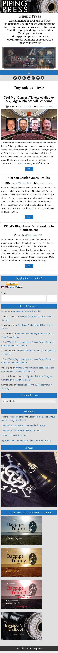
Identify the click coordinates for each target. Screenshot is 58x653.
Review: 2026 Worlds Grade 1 (27, 311)
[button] (29, 58)
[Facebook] (19, 78)
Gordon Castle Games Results (29, 178)
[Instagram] (33, 78)
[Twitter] (15, 78)
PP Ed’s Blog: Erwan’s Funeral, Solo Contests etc (29, 228)
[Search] (52, 298)
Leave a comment (44, 106)
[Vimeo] (38, 78)
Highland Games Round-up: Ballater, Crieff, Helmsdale (26, 440)
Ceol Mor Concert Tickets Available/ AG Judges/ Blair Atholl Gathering (29, 99)
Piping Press (30, 16)
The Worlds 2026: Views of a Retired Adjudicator (23, 425)
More (30, 169)
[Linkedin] (28, 78)
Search (4, 293)
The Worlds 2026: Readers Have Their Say (20, 430)
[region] (29, 58)
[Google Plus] (24, 78)
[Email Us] (42, 78)
